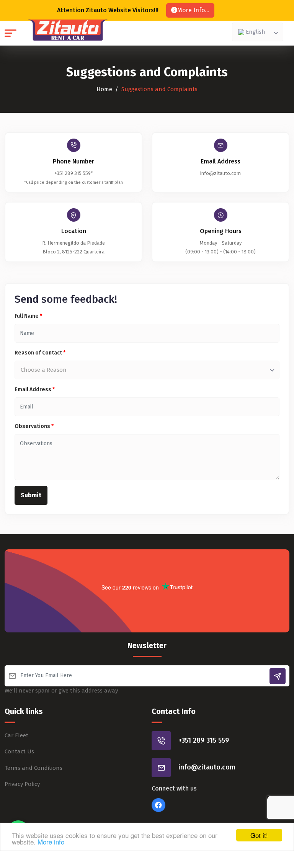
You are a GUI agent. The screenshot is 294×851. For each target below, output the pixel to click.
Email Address (35, 389)
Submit (31, 495)
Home (104, 89)
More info (51, 841)
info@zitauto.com (220, 173)
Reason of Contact (40, 353)
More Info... (193, 10)
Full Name (28, 316)
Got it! (259, 835)
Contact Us (19, 751)
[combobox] (257, 32)
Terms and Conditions (33, 767)
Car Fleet (16, 735)
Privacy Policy (22, 784)
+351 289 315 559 (203, 740)
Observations (34, 426)
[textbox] (256, 32)
